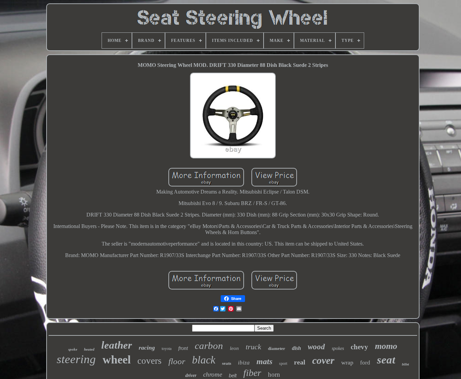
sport (283, 363)
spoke (72, 349)
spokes (338, 348)
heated (89, 349)
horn (274, 374)
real (299, 362)
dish (296, 348)
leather (116, 345)
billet (405, 364)
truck (253, 347)
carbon (209, 345)
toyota (166, 348)
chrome (212, 374)
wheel (117, 359)
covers (149, 361)
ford (365, 362)
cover (323, 360)
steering (76, 359)
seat (386, 360)
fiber (252, 373)
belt (233, 375)
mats (264, 361)
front (183, 348)
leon (234, 348)
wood (316, 347)
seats (226, 363)
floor (176, 361)
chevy (359, 347)
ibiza (244, 362)
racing (147, 347)
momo (386, 346)
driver (190, 375)
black (203, 360)
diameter (276, 348)
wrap (347, 362)
